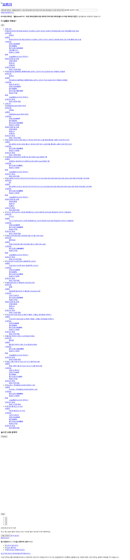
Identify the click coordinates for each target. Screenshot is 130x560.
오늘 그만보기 (6, 535)
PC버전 (8, 553)
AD (2, 25)
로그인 (3, 553)
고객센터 (14, 553)
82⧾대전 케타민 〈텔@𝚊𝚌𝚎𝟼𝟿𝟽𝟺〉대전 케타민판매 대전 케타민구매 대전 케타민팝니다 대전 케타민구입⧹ (33, 10)
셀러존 (19, 553)
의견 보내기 (15, 535)
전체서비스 (26, 553)
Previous (4, 436)
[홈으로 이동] (6, 4)
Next (3, 514)
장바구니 (10, 12)
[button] (88, 10)
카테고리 (4, 12)
